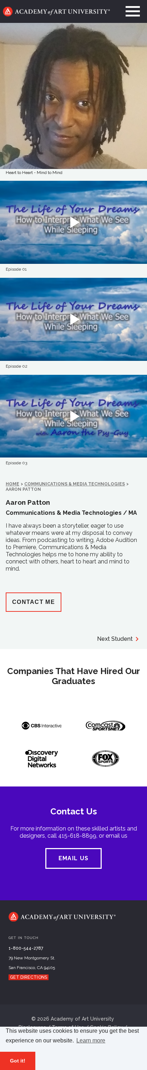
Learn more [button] (90, 1040)
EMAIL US (73, 858)
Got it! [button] (17, 1061)
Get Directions (28, 977)
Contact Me (33, 602)
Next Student (115, 638)
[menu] (132, 11)
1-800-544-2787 (26, 948)
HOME (12, 483)
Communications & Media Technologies (74, 483)
